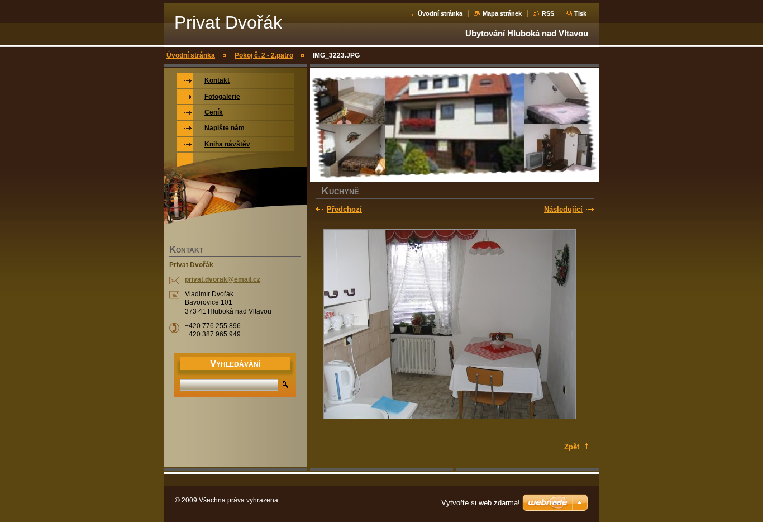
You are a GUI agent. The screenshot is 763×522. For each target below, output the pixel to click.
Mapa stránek (502, 13)
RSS (548, 13)
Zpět (571, 447)
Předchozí (344, 209)
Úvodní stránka (440, 13)
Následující (563, 209)
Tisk (580, 13)
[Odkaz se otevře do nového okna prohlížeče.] (449, 325)
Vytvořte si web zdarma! (480, 503)
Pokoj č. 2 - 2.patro (264, 55)
